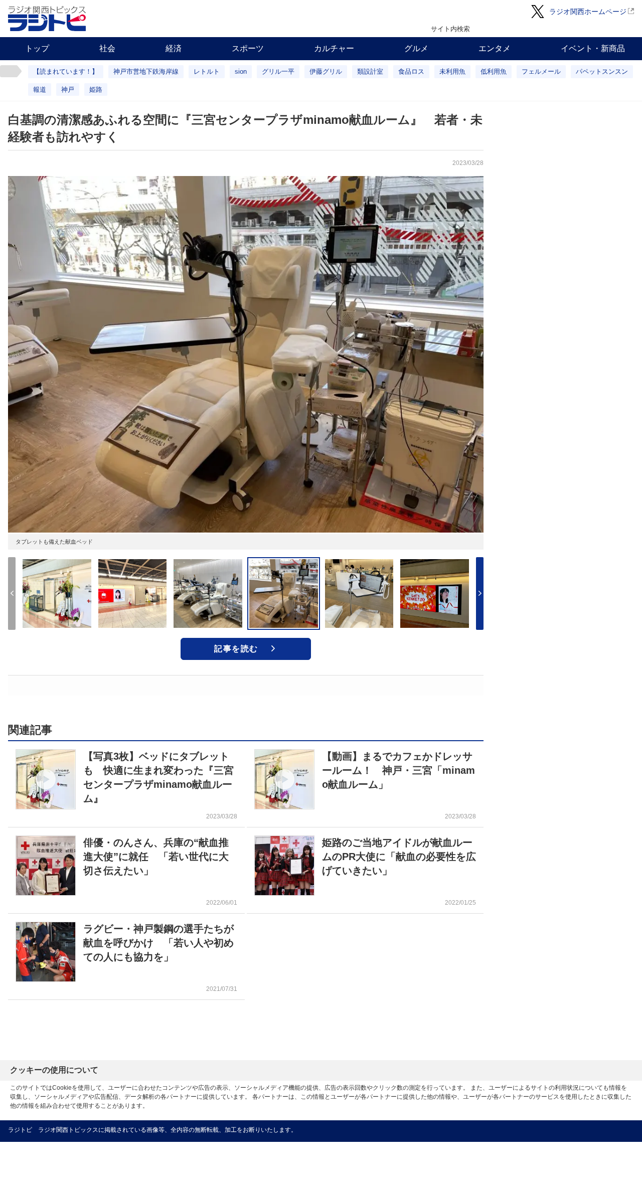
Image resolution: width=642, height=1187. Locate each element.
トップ (37, 48)
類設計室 (370, 71)
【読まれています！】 (65, 71)
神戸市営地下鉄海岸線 (146, 71)
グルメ (416, 48)
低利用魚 (493, 71)
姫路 (95, 89)
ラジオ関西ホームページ (587, 11)
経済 (174, 48)
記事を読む (236, 648)
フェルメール (541, 71)
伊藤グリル (325, 71)
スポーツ (248, 48)
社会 (107, 48)
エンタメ (494, 48)
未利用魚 (452, 71)
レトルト (207, 71)
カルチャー (334, 48)
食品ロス (411, 71)
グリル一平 (278, 71)
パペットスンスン (602, 71)
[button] (480, 593)
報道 (39, 89)
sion (241, 71)
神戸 (67, 89)
